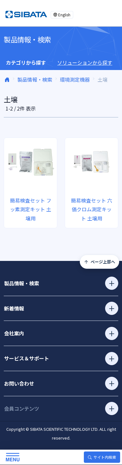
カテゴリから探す (26, 62)
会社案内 (14, 333)
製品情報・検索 (34, 79)
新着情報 (14, 308)
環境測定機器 (75, 79)
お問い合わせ (19, 383)
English (64, 14)
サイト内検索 (105, 457)
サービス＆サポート (26, 358)
